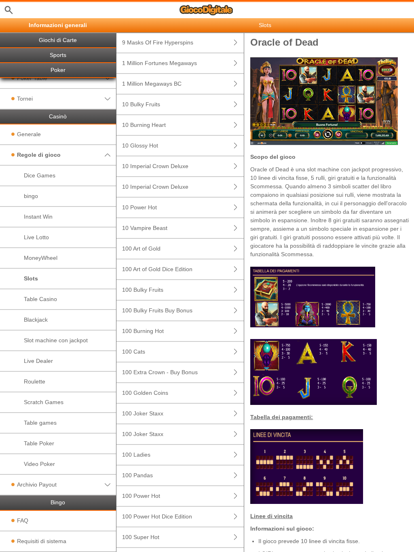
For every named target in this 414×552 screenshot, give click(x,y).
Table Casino (40, 299)
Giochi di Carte (58, 40)
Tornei (25, 98)
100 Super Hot (140, 537)
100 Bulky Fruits (142, 290)
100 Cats (133, 351)
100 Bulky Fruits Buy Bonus (157, 310)
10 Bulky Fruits (141, 104)
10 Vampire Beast (144, 228)
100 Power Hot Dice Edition (157, 516)
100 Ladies (136, 454)
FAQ (22, 520)
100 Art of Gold (141, 248)
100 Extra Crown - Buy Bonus (160, 372)
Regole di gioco (39, 155)
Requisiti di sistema (41, 541)
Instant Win (38, 216)
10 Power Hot (139, 207)
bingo (31, 196)
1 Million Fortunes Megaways (159, 63)
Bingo (58, 502)
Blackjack (36, 319)
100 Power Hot (141, 496)
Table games (40, 422)
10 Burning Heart (144, 125)
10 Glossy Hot (140, 145)
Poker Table (32, 78)
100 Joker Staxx (142, 413)
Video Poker (39, 464)
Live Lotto (36, 237)
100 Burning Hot (143, 331)
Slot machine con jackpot (56, 340)
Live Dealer (38, 361)
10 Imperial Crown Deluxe (155, 166)
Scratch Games (43, 402)
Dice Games (39, 175)
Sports (58, 55)
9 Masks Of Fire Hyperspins (157, 42)
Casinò (58, 117)
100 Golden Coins (145, 393)
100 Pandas (137, 475)
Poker (58, 70)
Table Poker (39, 443)
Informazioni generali (58, 25)
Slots (31, 278)
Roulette (34, 381)
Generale (29, 134)
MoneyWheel (40, 258)
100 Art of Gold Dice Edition (157, 269)
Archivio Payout (37, 484)
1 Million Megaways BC (152, 83)
